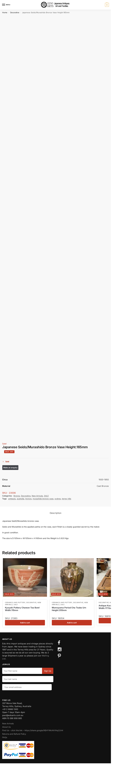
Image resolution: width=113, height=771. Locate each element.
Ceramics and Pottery (15, 602)
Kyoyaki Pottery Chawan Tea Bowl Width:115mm (22, 609)
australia (20, 499)
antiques (12, 499)
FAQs (4, 737)
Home (4, 12)
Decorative (14, 12)
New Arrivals (37, 496)
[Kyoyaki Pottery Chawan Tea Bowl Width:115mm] (25, 577)
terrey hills (66, 499)
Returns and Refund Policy (14, 734)
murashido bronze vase (43, 499)
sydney (58, 499)
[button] (106, 5)
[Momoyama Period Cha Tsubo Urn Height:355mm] (72, 577)
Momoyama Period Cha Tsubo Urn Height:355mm (69, 609)
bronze (28, 499)
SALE (46, 496)
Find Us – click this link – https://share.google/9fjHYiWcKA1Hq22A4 (32, 730)
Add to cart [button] (25, 623)
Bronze (17, 496)
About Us (6, 727)
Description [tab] (55, 513)
